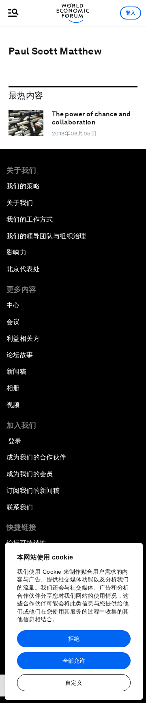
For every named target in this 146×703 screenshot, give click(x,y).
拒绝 (73, 639)
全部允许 (73, 660)
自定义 (73, 682)
